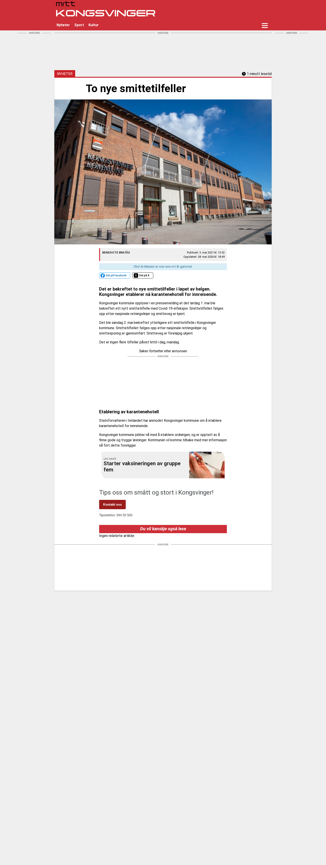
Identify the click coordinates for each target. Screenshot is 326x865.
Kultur (93, 25)
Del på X (144, 275)
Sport (79, 25)
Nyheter (63, 25)
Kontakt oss (112, 504)
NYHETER (65, 74)
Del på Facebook (116, 275)
